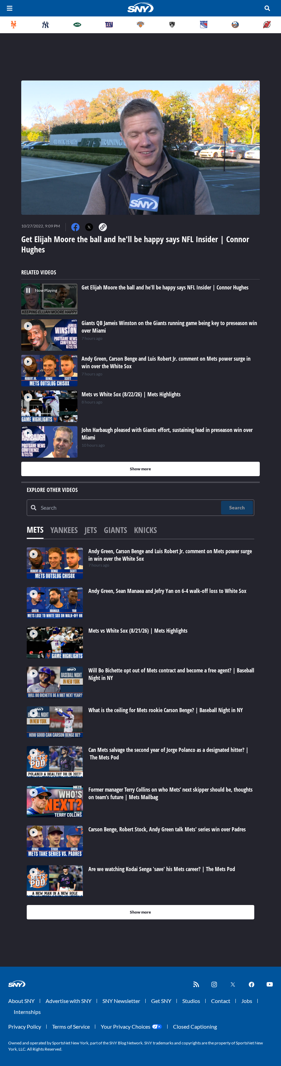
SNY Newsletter (121, 1000)
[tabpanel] (140, 733)
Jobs (246, 1000)
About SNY (21, 1000)
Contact (220, 1000)
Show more (140, 468)
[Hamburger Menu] (9, 8)
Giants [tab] (115, 529)
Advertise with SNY (68, 1000)
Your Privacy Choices (125, 1026)
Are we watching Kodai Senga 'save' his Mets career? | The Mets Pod (161, 869)
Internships (27, 1011)
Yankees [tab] (64, 529)
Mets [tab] (35, 529)
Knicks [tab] (145, 529)
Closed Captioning (195, 1026)
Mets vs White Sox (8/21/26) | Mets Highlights (137, 630)
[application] (140, 147)
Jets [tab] (91, 529)
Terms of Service (71, 1026)
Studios (191, 1000)
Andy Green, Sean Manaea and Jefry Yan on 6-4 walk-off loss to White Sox (167, 591)
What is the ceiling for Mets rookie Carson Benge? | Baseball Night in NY (165, 710)
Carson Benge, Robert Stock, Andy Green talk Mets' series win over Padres (167, 829)
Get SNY (161, 1000)
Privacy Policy (24, 1026)
